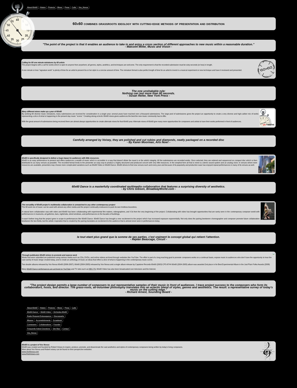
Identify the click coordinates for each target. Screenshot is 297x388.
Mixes (59, 7)
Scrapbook (57, 320)
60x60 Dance (32, 312)
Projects (51, 7)
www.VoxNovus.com (30, 352)
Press (67, 7)
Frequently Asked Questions (38, 329)
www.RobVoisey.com (30, 354)
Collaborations (45, 325)
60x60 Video (45, 312)
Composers (32, 325)
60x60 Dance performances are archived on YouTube (49, 269)
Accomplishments (43, 320)
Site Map (56, 329)
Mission (30, 320)
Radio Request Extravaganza (39, 316)
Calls (74, 7)
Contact (65, 329)
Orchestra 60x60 (60, 312)
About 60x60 (32, 7)
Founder (56, 325)
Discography (59, 316)
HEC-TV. (92, 269)
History (43, 7)
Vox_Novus (83, 7)
